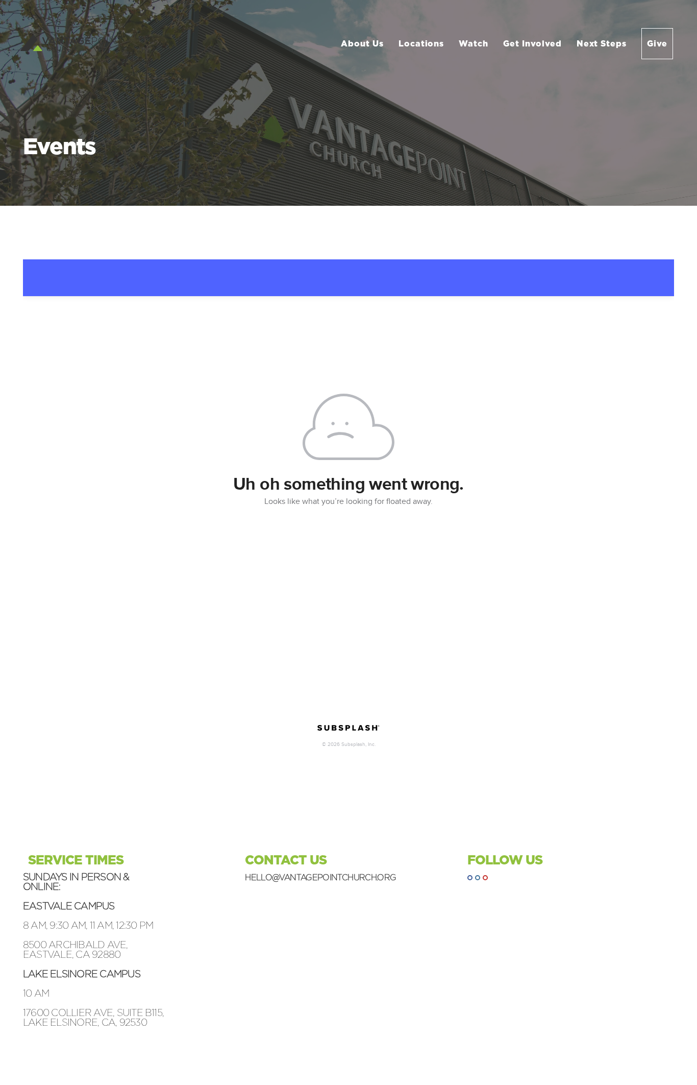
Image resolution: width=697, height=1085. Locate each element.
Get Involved (533, 44)
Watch (475, 44)
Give (657, 44)
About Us (363, 44)
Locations (423, 44)
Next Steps (603, 44)
